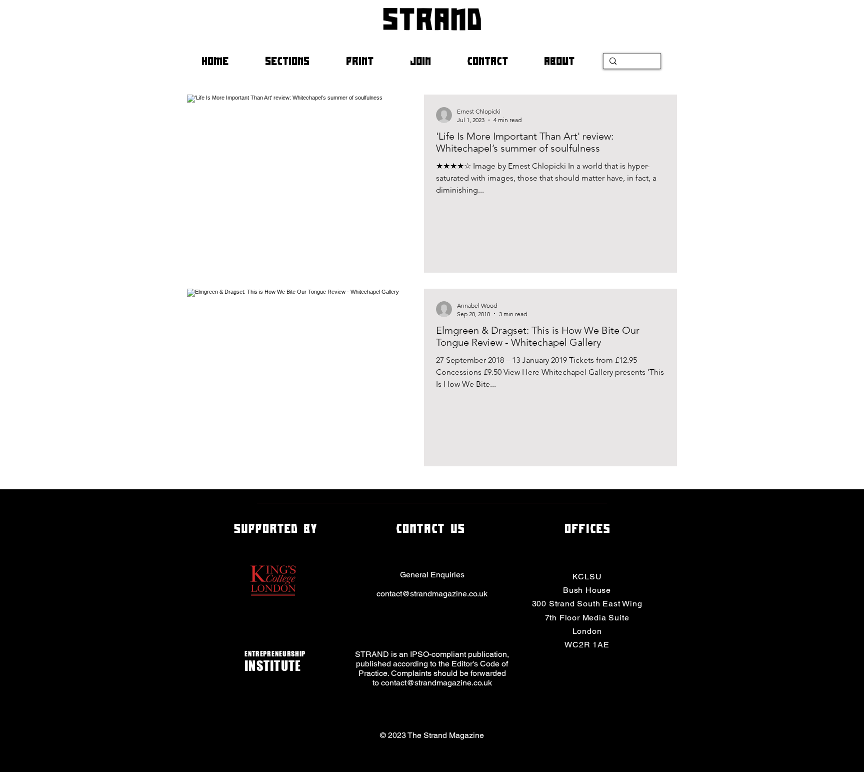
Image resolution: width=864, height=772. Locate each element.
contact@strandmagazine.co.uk (432, 593)
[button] (298, 61)
